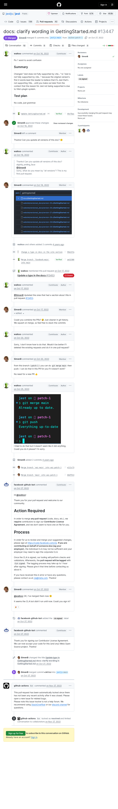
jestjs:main (55, 38)
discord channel (59, 704)
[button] (70, 53)
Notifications (71, 13)
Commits (40, 45)
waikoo (17, 53)
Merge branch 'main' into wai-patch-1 (39, 475)
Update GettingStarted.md (33, 114)
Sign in (34, 737)
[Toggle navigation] (5, 4)
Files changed (81, 45)
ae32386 (70, 260)
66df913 (70, 475)
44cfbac (70, 114)
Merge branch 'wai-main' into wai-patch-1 (41, 468)
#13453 (29, 298)
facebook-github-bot (24, 484)
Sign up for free (15, 733)
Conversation (18, 45)
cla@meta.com (41, 578)
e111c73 (70, 468)
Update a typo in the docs (36, 275)
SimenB (22, 37)
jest (17, 13)
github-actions (21, 685)
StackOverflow (38, 704)
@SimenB (21, 167)
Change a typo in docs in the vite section (41, 252)
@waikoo (21, 495)
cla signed (58, 618)
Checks (59, 45)
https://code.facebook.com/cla (42, 543)
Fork (88, 13)
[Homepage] (59, 4)
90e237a (70, 252)
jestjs (9, 13)
